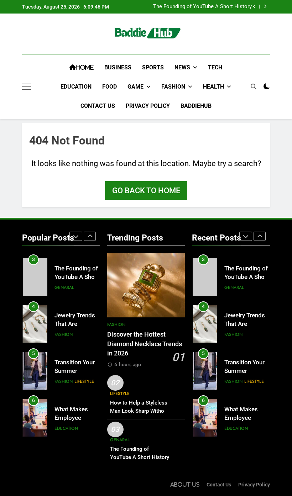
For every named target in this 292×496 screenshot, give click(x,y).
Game (135, 86)
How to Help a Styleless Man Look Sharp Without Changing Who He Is (139, 411)
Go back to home (146, 190)
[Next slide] (265, 7)
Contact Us (97, 105)
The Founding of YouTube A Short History (202, 7)
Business (117, 67)
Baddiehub (196, 105)
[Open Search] (253, 86)
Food (109, 86)
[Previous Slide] (254, 7)
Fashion (173, 86)
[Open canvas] (26, 87)
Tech (215, 67)
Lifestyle (84, 381)
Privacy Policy (148, 105)
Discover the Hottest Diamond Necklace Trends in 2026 (144, 344)
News (182, 67)
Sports (153, 67)
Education (76, 86)
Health (213, 86)
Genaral (64, 287)
